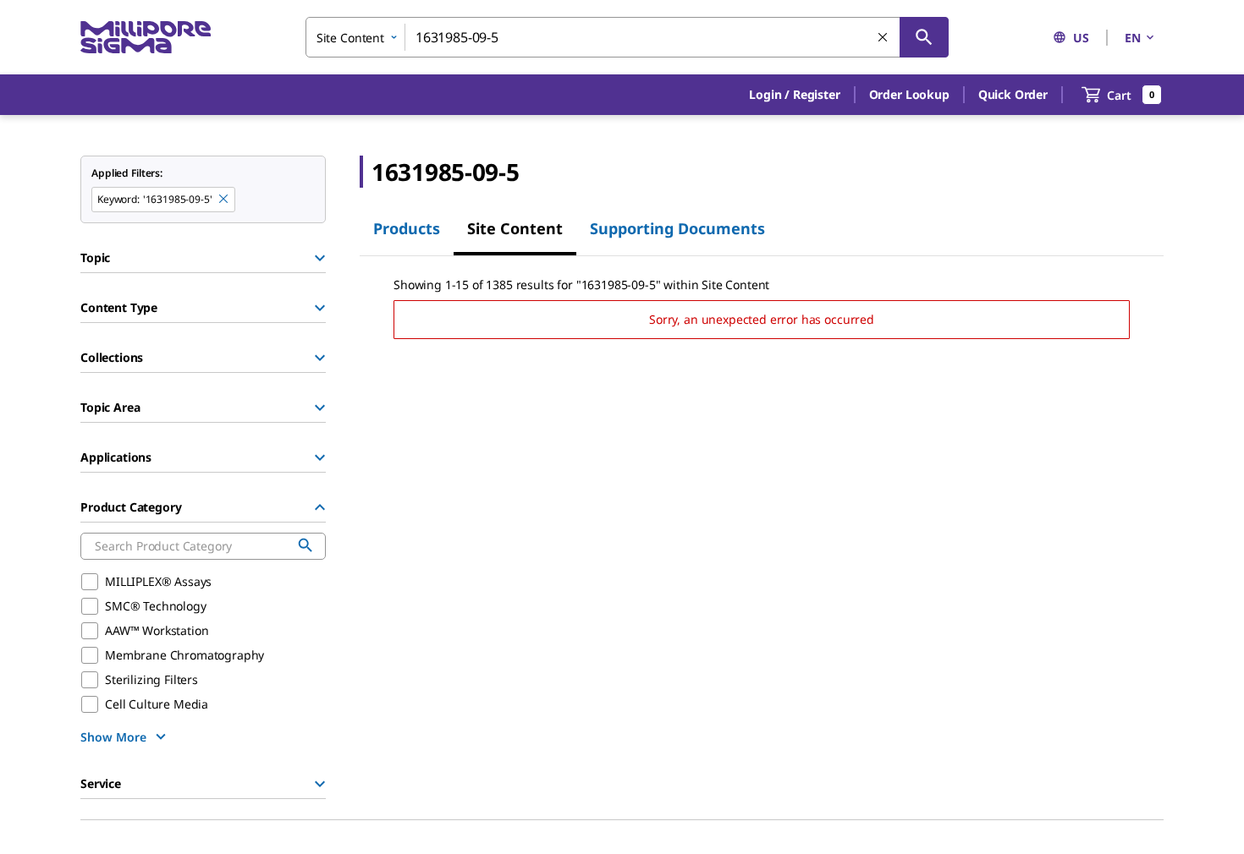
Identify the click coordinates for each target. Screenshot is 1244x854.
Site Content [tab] (515, 228)
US (1081, 38)
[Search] (924, 37)
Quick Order (1013, 94)
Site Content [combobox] (350, 38)
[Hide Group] (319, 507)
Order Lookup (909, 94)
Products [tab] (406, 228)
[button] (794, 94)
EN (1133, 38)
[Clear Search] (883, 38)
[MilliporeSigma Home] (145, 37)
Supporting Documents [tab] (677, 228)
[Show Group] (319, 258)
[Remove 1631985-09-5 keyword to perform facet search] (224, 199)
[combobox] (627, 37)
